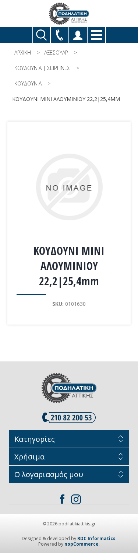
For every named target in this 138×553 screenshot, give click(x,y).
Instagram (76, 499)
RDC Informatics (96, 538)
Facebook (62, 499)
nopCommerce (81, 544)
